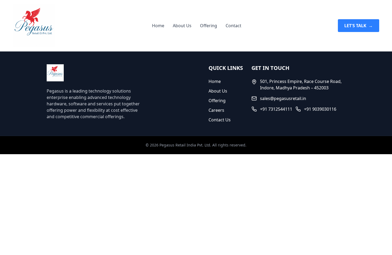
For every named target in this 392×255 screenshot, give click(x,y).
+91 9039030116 (320, 109)
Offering (208, 26)
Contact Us (220, 120)
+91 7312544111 (276, 109)
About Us (182, 26)
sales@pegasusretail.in (283, 98)
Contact (233, 26)
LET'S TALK (358, 26)
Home (158, 26)
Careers (216, 110)
